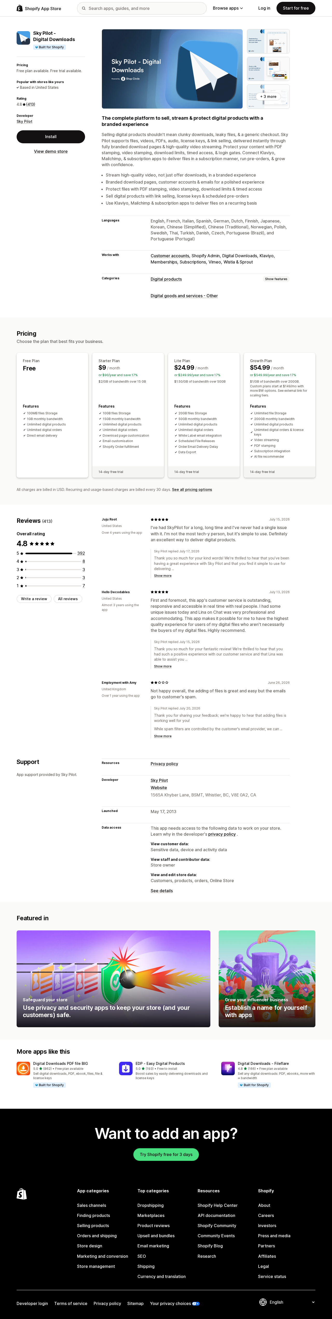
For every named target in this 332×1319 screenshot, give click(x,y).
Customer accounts (170, 255)
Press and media (274, 1235)
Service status (272, 1276)
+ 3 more (268, 96)
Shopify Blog (210, 1245)
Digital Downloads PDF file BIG (60, 1063)
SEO (141, 1256)
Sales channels (91, 1205)
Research (207, 1256)
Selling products (93, 1225)
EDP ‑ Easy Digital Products (160, 1063)
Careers (266, 1215)
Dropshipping (150, 1205)
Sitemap (135, 1303)
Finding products (93, 1215)
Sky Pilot (24, 121)
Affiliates (267, 1256)
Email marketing (153, 1245)
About (264, 1205)
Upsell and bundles (156, 1235)
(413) (30, 104)
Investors (267, 1225)
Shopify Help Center (218, 1205)
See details (162, 890)
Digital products (166, 279)
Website (159, 787)
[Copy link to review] (120, 519)
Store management (96, 1266)
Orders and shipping (97, 1235)
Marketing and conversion (102, 1256)
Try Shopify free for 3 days (166, 1154)
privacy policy (222, 834)
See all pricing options (192, 489)
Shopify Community (217, 1225)
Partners (266, 1245)
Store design (89, 1245)
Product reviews (153, 1225)
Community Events (216, 1235)
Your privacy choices (170, 1303)
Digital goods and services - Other (184, 295)
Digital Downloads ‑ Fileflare (263, 1063)
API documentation (216, 1215)
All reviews (68, 599)
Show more (162, 576)
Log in (264, 8)
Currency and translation (161, 1276)
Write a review (34, 599)
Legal (263, 1266)
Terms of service (70, 1303)
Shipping (146, 1266)
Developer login (32, 1303)
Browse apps (226, 8)
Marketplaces (150, 1215)
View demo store (51, 151)
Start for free (296, 8)
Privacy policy (164, 763)
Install (51, 136)
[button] (64, 1075)
